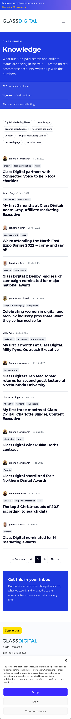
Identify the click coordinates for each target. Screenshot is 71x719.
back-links (8, 339)
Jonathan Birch (17, 227)
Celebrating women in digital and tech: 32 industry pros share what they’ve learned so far (33, 316)
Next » (55, 559)
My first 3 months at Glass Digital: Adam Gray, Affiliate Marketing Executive (33, 210)
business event (11, 235)
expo (24, 235)
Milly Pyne (8, 332)
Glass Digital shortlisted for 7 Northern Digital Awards (28, 478)
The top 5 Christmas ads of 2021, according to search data (31, 509)
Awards (7, 270)
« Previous (18, 559)
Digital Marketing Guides (32, 135)
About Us (8, 403)
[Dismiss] (67, 5)
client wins (9, 439)
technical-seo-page (42, 128)
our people (9, 199)
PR (40, 500)
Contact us (12, 630)
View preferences (35, 711)
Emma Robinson (18, 493)
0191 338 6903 (13, 647)
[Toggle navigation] (63, 21)
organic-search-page (16, 128)
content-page (43, 122)
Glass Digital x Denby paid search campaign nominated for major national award (33, 280)
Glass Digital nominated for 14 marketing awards (29, 539)
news (37, 165)
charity (7, 165)
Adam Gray (9, 193)
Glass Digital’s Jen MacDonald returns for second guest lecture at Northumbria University (34, 380)
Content (9, 135)
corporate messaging (14, 305)
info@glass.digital (15, 652)
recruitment (23, 199)
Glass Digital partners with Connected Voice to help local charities (30, 176)
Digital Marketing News (17, 122)
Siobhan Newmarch (20, 158)
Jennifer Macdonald (20, 298)
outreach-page (12, 142)
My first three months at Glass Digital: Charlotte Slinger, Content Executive (33, 414)
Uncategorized (10, 370)
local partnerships (22, 165)
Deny (35, 701)
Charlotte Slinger (12, 397)
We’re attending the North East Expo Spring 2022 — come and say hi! (33, 245)
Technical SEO (33, 142)
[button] (66, 660)
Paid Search (20, 270)
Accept (35, 692)
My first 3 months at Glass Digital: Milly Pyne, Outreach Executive (33, 347)
